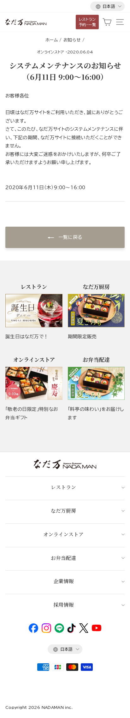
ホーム (51, 40)
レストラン (63, 487)
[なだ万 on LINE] (59, 631)
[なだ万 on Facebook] (33, 631)
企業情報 (63, 581)
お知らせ (71, 40)
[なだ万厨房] (96, 310)
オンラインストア (50, 52)
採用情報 (63, 604)
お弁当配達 (63, 557)
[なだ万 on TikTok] (71, 631)
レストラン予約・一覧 (87, 21)
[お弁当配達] (96, 383)
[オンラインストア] (33, 383)
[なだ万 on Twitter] (83, 631)
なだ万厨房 (63, 510)
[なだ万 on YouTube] (96, 629)
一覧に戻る (69, 237)
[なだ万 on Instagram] (46, 631)
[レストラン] (33, 310)
